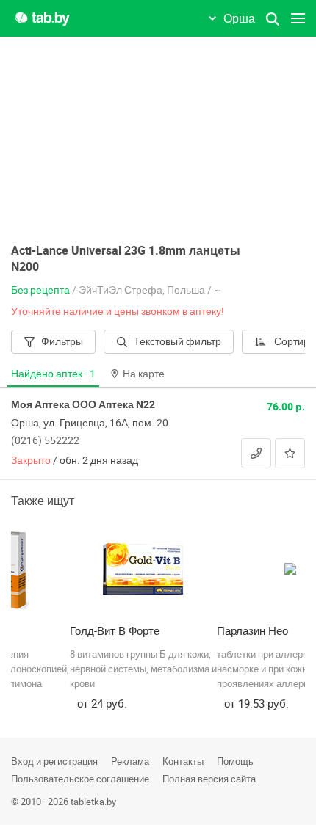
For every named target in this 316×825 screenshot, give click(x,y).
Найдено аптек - (53, 373)
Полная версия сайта (209, 778)
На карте (144, 373)
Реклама (130, 761)
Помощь (235, 761)
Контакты (183, 761)
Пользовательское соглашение (80, 778)
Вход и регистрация (54, 761)
